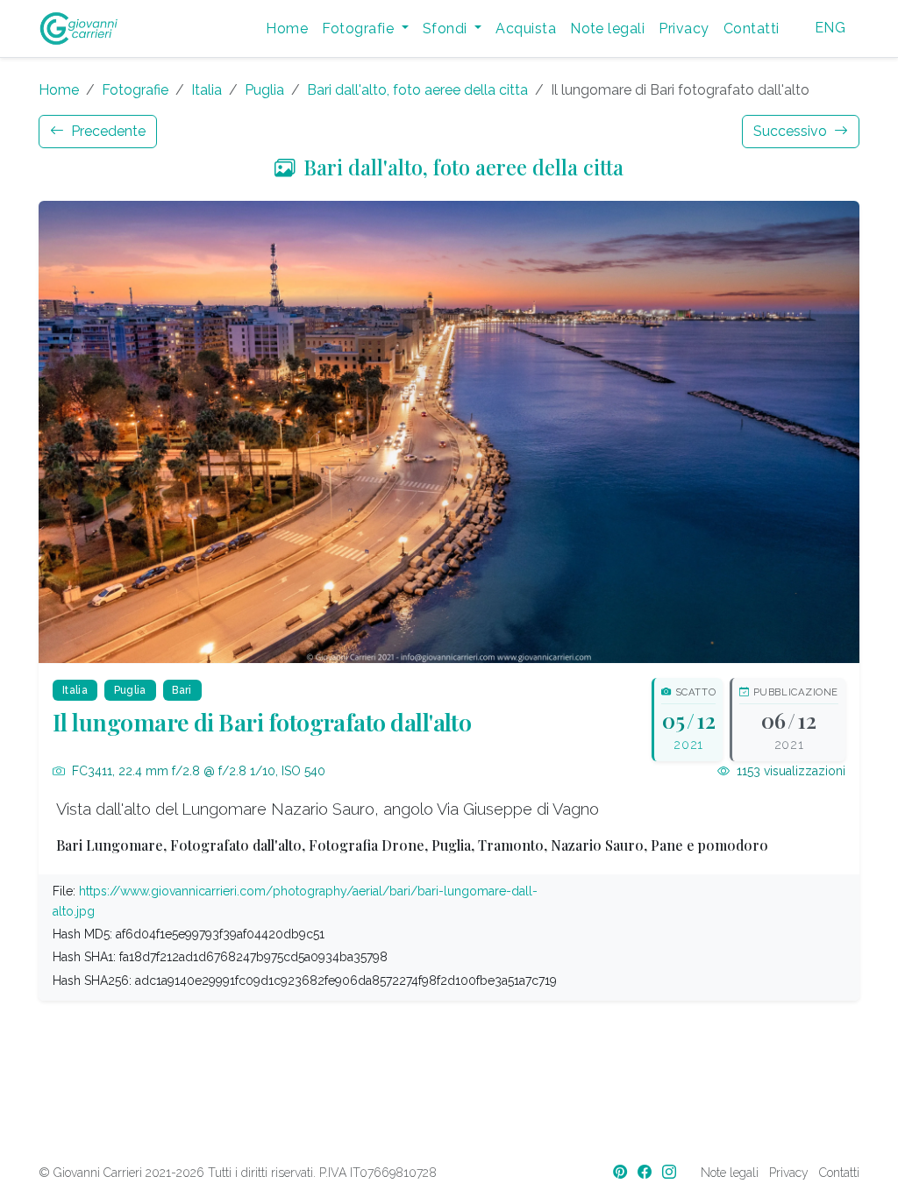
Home (287, 28)
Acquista (525, 28)
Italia (206, 90)
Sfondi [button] (447, 28)
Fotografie (135, 90)
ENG (830, 27)
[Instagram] (671, 1172)
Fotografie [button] (359, 28)
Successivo (791, 131)
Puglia (264, 90)
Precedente (107, 131)
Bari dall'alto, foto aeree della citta (417, 90)
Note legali (607, 28)
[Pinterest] (622, 1172)
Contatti (751, 28)
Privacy (684, 28)
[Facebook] (646, 1172)
